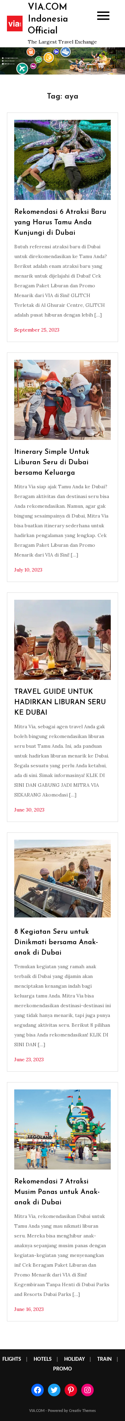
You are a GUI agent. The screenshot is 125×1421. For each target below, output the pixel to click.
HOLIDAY (74, 1359)
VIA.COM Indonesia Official (48, 19)
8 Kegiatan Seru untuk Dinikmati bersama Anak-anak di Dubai (56, 942)
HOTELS (43, 1359)
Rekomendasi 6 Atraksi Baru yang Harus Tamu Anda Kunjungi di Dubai (60, 222)
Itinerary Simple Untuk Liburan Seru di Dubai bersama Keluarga (51, 462)
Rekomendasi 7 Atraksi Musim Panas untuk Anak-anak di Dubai (57, 1192)
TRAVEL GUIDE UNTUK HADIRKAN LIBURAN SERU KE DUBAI (60, 702)
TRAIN (104, 1359)
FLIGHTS (11, 1359)
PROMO (62, 1369)
